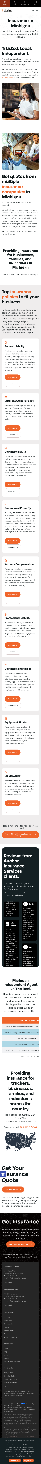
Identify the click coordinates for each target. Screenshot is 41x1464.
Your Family (23, 1257)
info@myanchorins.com (17, 1278)
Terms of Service (8, 1406)
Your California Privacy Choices (13, 1407)
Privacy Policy (16, 1404)
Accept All (15, 1460)
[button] (3, 1174)
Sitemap (17, 1406)
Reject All (28, 1460)
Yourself (34, 1257)
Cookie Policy (30, 1404)
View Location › (9, 1282)
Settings (30, 1456)
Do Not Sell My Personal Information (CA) (18, 1408)
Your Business (9, 1257)
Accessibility (7, 1404)
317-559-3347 (7, 77)
